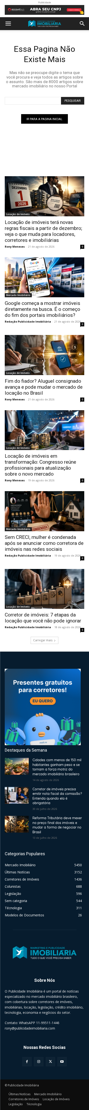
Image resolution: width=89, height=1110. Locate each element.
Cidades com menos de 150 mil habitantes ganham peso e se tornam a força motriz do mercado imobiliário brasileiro (57, 767)
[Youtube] (62, 1061)
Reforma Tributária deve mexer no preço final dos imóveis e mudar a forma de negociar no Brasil (57, 825)
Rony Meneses (15, 246)
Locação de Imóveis (18, 214)
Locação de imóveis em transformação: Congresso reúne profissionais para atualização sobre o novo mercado (40, 465)
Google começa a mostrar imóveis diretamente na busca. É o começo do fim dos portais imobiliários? (42, 309)
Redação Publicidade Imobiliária (28, 321)
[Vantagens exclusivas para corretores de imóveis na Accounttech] (44, 10)
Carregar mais (42, 640)
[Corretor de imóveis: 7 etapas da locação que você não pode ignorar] (44, 589)
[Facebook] (27, 1061)
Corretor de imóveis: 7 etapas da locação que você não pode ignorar (43, 618)
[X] (50, 1061)
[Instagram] (38, 1061)
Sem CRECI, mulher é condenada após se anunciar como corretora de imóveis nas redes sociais (44, 543)
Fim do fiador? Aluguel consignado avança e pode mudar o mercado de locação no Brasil (44, 387)
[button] (8, 23)
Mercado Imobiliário (18, 295)
